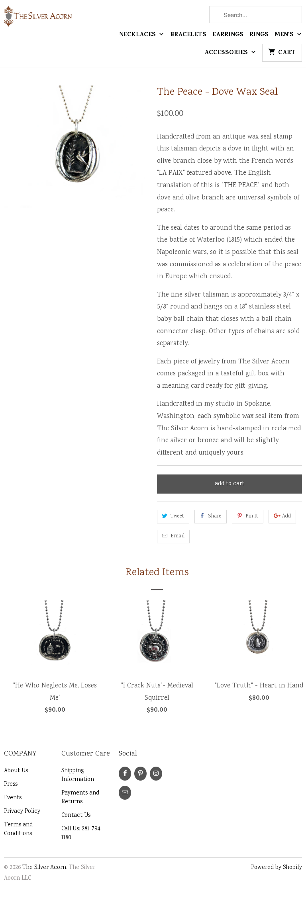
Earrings (227, 35)
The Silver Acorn (44, 867)
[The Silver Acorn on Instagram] (156, 774)
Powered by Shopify (276, 867)
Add (286, 516)
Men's (285, 35)
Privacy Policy (22, 811)
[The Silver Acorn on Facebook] (125, 774)
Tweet (177, 516)
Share (215, 516)
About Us (16, 771)
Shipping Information (77, 775)
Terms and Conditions (18, 829)
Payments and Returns (80, 797)
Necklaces (138, 35)
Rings (259, 35)
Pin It (251, 516)
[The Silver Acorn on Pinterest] (140, 774)
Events (13, 798)
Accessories (226, 53)
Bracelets (188, 35)
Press (11, 784)
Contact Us (75, 815)
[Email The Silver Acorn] (125, 793)
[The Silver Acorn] (38, 19)
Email (177, 536)
